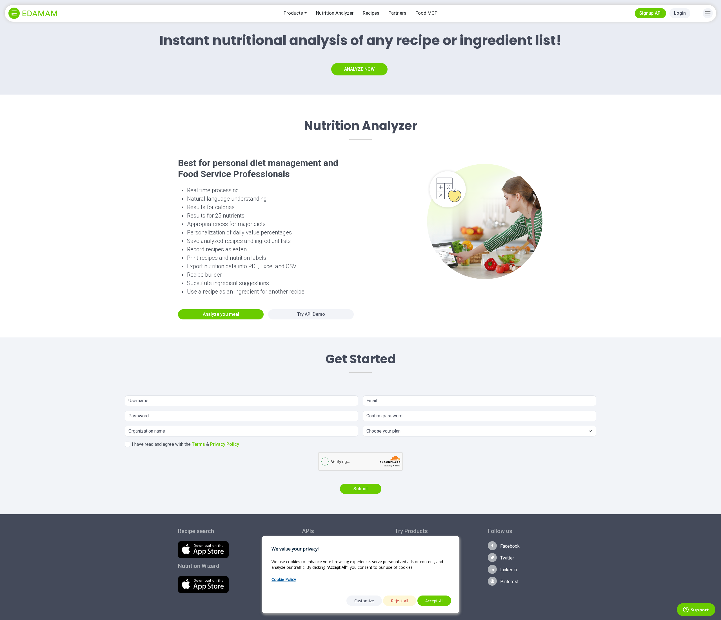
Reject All (399, 600)
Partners (397, 13)
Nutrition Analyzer (335, 13)
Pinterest (509, 581)
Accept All (434, 600)
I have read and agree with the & (185, 444)
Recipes (371, 13)
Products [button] (293, 13)
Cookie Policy (284, 579)
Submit (360, 488)
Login (680, 13)
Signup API (650, 13)
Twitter (506, 558)
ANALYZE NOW (359, 69)
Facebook (509, 546)
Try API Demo (311, 314)
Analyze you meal (221, 314)
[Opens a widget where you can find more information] (696, 610)
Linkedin (508, 569)
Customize (364, 600)
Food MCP (426, 13)
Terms (198, 444)
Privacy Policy (224, 444)
